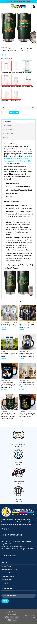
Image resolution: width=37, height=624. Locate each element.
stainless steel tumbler (17, 161)
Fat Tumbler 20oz (26, 72)
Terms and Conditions (8, 573)
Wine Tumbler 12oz (6, 72)
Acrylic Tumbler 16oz (16, 86)
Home (3, 47)
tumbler (28, 161)
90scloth (7, 612)
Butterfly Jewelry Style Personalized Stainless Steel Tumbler (9, 325)
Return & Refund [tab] (8, 133)
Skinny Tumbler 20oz (16, 72)
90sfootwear (12, 614)
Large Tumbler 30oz (16, 100)
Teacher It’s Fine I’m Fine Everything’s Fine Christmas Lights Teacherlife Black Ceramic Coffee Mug (9, 415)
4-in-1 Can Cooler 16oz (27, 86)
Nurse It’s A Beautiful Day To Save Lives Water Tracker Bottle (9, 355)
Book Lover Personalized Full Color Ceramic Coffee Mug (26, 384)
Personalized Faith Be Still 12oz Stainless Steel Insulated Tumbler (26, 325)
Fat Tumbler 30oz (6, 86)
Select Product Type (6, 58)
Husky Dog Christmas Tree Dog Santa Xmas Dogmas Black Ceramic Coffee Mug (26, 355)
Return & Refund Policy (9, 569)
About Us (4, 563)
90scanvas (14, 612)
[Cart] (34, 6)
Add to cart (14, 112)
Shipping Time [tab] (7, 129)
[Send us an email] (5, 529)
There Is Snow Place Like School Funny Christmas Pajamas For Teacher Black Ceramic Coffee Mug (9, 385)
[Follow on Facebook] (3, 529)
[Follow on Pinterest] (8, 529)
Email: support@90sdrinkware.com (12, 546)
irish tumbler (28, 156)
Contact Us (5, 583)
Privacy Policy (6, 566)
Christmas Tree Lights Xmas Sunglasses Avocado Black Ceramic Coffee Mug (27, 414)
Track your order (6, 580)
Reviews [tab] (5, 138)
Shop (7, 47)
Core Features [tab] (8, 125)
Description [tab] (7, 121)
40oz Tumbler (5, 100)
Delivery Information (8, 576)
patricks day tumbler (11, 159)
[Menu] (2, 6)
